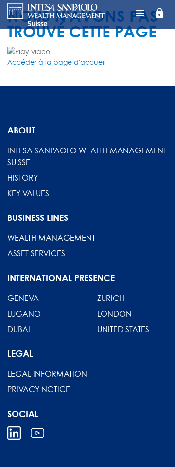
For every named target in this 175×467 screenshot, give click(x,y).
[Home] (56, 14)
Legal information (47, 374)
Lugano (24, 313)
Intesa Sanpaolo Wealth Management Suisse (87, 156)
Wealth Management (51, 238)
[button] (56, 62)
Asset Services (36, 253)
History (22, 178)
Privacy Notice (38, 389)
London (114, 313)
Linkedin (14, 433)
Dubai (18, 329)
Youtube (37, 433)
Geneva (23, 298)
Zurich (110, 298)
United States (123, 329)
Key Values (28, 193)
